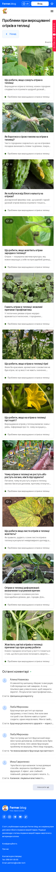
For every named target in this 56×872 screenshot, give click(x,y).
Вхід (39, 3)
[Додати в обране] (48, 51)
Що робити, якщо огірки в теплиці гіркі (26, 363)
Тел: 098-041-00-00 (10, 860)
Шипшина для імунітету (21, 696)
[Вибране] (52, 4)
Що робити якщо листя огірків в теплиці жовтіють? (27, 532)
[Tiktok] (25, 817)
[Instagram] (9, 817)
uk (27, 4)
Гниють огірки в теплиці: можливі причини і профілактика (23, 308)
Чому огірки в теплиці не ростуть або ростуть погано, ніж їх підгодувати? (25, 476)
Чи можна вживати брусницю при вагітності (32, 751)
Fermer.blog (5, 11)
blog (9, 3)
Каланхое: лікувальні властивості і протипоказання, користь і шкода (26, 778)
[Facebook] (4, 817)
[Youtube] (20, 817)
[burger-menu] (52, 11)
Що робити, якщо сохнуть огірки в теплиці (24, 81)
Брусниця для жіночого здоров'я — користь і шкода (31, 723)
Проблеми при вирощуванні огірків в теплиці (28, 97)
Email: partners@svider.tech (13, 863)
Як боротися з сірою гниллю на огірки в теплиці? (26, 138)
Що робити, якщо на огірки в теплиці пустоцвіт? (25, 419)
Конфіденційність (9, 844)
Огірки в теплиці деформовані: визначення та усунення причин (22, 589)
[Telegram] (15, 817)
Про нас (5, 849)
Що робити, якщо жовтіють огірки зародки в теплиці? (24, 252)
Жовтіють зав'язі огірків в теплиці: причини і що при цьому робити (24, 646)
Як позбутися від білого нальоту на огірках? (24, 195)
